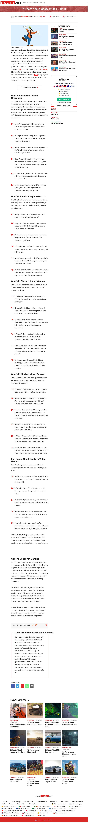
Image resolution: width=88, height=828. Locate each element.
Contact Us (53, 802)
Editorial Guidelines (70, 16)
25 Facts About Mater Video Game (34, 723)
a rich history (43, 69)
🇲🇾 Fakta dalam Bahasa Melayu (65, 811)
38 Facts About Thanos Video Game (68, 782)
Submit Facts (33, 804)
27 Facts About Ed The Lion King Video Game (52, 724)
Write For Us (64, 802)
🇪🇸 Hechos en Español (8, 806)
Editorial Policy (15, 802)
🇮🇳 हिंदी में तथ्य (73, 808)
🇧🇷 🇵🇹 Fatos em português (42, 806)
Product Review (42, 802)
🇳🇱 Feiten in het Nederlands (10, 813)
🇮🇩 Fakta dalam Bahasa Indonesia (12, 811)
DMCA (4, 804)
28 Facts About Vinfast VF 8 (16, 781)
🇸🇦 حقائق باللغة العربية (38, 808)
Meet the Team (28, 802)
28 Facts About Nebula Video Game (66, 37)
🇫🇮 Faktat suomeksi (22, 808)
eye (20, 69)
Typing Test (55, 119)
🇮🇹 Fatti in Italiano (24, 806)
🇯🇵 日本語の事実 (31, 811)
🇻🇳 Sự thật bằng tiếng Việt (10, 815)
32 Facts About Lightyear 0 (33, 751)
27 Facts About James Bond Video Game (66, 50)
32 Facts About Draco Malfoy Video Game (66, 43)
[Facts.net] (10, 2)
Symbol (53, 109)
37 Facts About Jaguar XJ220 (51, 781)
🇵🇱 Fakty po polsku (28, 813)
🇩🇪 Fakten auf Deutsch (59, 804)
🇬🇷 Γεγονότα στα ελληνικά (57, 808)
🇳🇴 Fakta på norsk (7, 808)
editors (24, 656)
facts (36, 75)
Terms (11, 804)
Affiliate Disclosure (78, 802)
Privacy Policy (21, 804)
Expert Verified (56, 16)
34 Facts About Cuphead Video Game (33, 784)
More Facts (44, 804)
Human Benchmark (57, 123)
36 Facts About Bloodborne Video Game (69, 754)
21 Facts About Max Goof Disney (18, 726)
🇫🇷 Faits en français (76, 804)
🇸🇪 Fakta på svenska (75, 806)
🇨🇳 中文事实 (41, 815)
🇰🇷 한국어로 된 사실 (46, 811)
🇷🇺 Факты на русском (60, 813)
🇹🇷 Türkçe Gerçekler (28, 815)
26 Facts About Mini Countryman (52, 751)
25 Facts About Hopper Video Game (18, 751)
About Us (4, 802)
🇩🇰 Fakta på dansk (59, 806)
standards (18, 653)
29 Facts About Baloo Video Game (69, 723)
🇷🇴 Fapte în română (43, 813)
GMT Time (54, 114)
